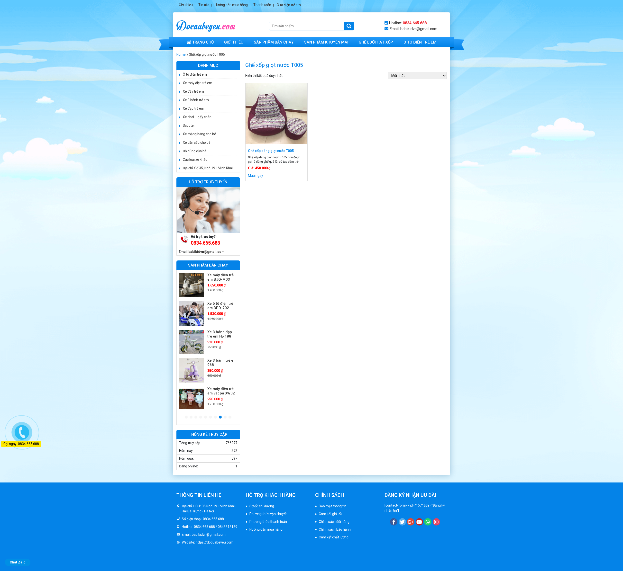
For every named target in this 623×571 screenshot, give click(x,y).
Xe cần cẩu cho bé (197, 142)
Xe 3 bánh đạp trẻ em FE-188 (219, 305)
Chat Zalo (18, 562)
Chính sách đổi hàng (334, 522)
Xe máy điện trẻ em (197, 83)
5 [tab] (205, 417)
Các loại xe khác (195, 159)
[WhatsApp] (427, 522)
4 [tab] (200, 417)
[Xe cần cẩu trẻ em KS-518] (191, 399)
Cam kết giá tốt (330, 514)
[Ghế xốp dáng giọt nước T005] (276, 113)
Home (181, 54)
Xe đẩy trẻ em (193, 91)
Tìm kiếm (349, 26)
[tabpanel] (208, 285)
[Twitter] (402, 522)
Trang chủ (203, 42)
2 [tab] (191, 417)
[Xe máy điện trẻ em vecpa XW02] (191, 370)
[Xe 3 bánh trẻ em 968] (191, 342)
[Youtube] (419, 522)
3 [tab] (195, 417)
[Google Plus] (410, 522)
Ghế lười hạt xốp (376, 42)
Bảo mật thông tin (332, 506)
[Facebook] (393, 522)
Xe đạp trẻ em (193, 108)
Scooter (189, 125)
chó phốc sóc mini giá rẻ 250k (337, 548)
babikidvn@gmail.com (206, 252)
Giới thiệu (186, 5)
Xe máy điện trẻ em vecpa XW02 (221, 362)
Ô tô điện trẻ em (289, 5)
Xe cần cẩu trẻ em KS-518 (219, 391)
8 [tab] (220, 417)
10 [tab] (230, 417)
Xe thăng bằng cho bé (199, 134)
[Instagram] (436, 522)
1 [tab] (186, 417)
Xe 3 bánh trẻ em (196, 100)
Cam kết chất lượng (333, 537)
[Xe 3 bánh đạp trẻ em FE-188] (191, 313)
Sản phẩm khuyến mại (326, 42)
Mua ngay (255, 176)
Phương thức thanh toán (268, 522)
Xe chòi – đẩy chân (197, 117)
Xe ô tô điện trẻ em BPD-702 (220, 277)
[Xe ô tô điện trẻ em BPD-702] (191, 285)
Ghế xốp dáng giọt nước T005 (271, 151)
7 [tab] (215, 417)
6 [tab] (210, 417)
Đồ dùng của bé (194, 151)
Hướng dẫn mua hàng (231, 5)
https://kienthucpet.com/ (334, 553)
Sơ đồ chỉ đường (261, 506)
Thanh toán (262, 5)
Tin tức (203, 5)
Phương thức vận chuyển (268, 514)
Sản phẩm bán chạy (274, 42)
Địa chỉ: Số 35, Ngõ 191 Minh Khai (208, 168)
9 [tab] (225, 417)
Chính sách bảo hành (335, 529)
